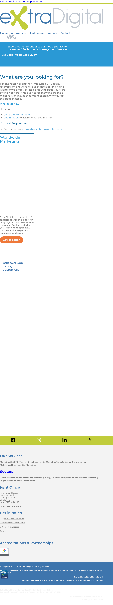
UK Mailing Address (9, 527)
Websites (21, 33)
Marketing (6, 33)
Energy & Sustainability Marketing (60, 478)
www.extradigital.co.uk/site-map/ (41, 129)
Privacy (3, 570)
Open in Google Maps (10, 506)
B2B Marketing (28, 465)
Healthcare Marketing (10, 478)
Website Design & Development (71, 462)
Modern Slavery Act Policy (27, 570)
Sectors (6, 471)
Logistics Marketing (9, 481)
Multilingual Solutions (10, 465)
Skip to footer (34, 1)
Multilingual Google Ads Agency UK (37, 580)
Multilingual (37, 33)
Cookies (11, 570)
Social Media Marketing (44, 462)
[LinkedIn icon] (65, 440)
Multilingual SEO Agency (65, 580)
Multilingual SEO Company (91, 580)
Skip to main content (13, 1)
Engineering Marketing (32, 478)
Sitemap (43, 570)
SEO (12, 462)
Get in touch (11, 117)
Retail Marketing (27, 481)
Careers (3, 531)
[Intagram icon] (39, 440)
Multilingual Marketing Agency (62, 570)
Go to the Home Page (17, 114)
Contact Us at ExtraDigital (12, 523)
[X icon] (90, 440)
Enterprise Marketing (87, 478)
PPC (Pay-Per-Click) (23, 462)
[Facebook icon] (13, 440)
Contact (65, 33)
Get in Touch (11, 240)
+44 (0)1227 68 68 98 (14, 518)
